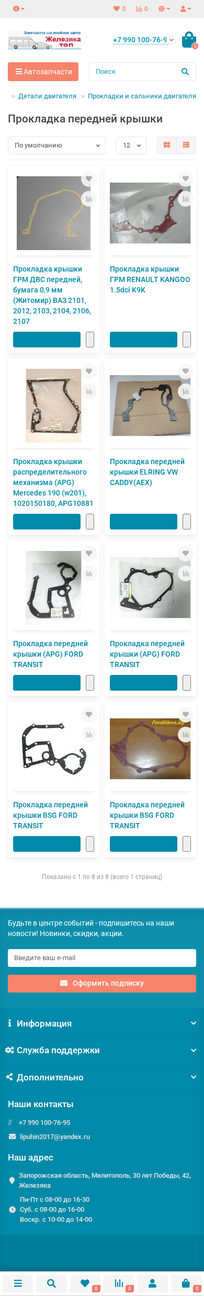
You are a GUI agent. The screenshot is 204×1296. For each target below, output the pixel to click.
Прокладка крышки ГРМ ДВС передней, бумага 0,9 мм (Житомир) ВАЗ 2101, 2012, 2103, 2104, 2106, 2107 (52, 295)
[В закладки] (89, 179)
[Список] (186, 145)
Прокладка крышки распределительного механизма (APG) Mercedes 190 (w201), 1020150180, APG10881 (53, 482)
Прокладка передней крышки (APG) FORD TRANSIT (50, 654)
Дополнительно (50, 1077)
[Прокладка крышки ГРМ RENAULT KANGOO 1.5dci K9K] (150, 213)
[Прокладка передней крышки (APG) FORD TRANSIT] (53, 588)
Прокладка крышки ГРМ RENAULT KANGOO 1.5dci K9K (150, 279)
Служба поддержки (58, 1050)
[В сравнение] (89, 199)
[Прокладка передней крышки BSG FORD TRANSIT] (53, 749)
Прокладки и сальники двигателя (142, 96)
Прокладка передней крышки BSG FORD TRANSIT (50, 815)
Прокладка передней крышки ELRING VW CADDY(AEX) (147, 472)
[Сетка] (167, 145)
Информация (44, 1023)
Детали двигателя (47, 96)
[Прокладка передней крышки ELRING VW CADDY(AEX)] (150, 406)
